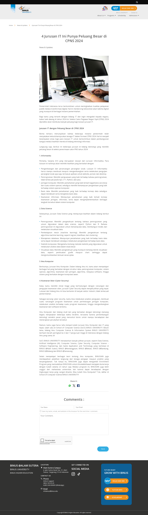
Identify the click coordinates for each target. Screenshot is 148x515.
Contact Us (134, 13)
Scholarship (122, 15)
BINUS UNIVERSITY (122, 13)
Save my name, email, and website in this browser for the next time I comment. (69, 411)
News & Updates (46, 47)
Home (11, 25)
